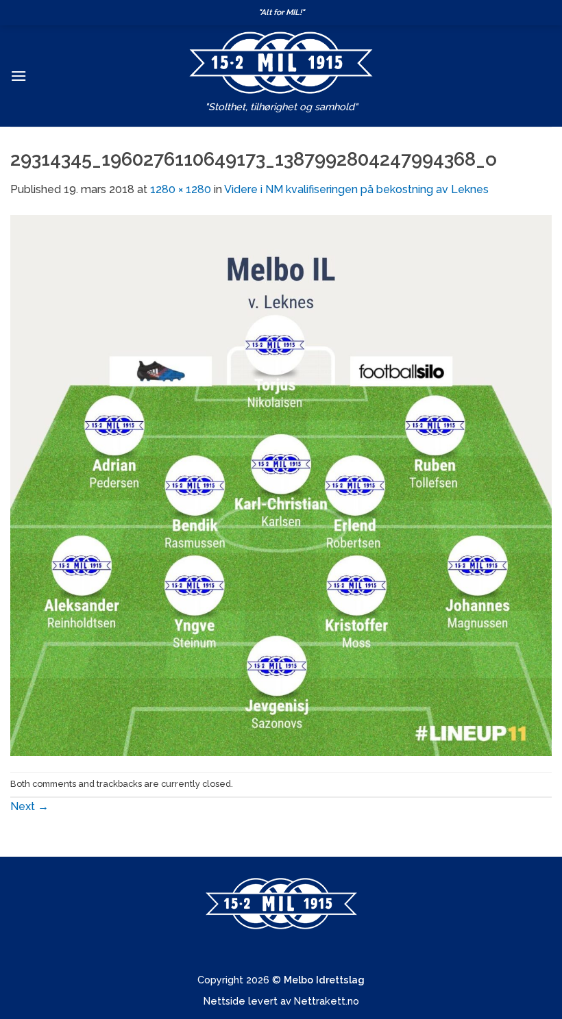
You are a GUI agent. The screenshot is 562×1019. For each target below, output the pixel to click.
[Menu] (18, 75)
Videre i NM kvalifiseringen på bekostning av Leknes (356, 189)
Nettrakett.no (326, 1001)
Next (29, 806)
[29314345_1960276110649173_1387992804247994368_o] (281, 484)
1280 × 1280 (180, 189)
